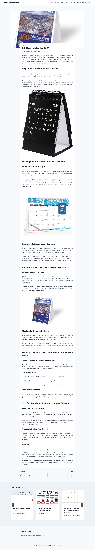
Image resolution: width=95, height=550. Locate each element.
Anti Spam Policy (55, 2)
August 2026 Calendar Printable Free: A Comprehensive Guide (31, 474)
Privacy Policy (86, 2)
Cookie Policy (65, 2)
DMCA (79, 2)
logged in (29, 535)
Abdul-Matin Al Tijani (28, 51)
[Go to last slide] (13, 505)
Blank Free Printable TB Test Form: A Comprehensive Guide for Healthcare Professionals (64, 474)
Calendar (24, 45)
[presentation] (22, 497)
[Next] (82, 505)
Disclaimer (73, 2)
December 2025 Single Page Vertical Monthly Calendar (71, 511)
